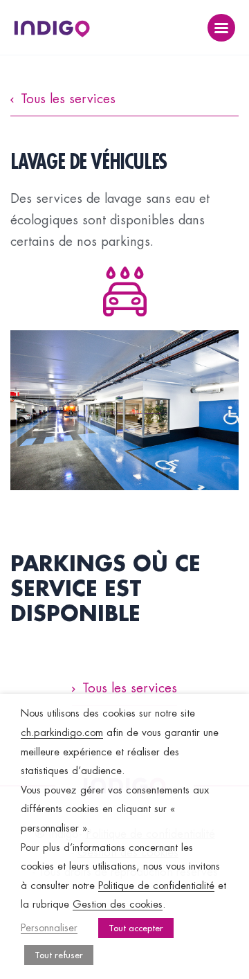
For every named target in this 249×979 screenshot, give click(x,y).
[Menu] (221, 28)
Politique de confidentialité (156, 886)
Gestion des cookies (118, 904)
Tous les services (68, 99)
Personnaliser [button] (49, 928)
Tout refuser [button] (59, 955)
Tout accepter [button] (136, 928)
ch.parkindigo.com (62, 733)
